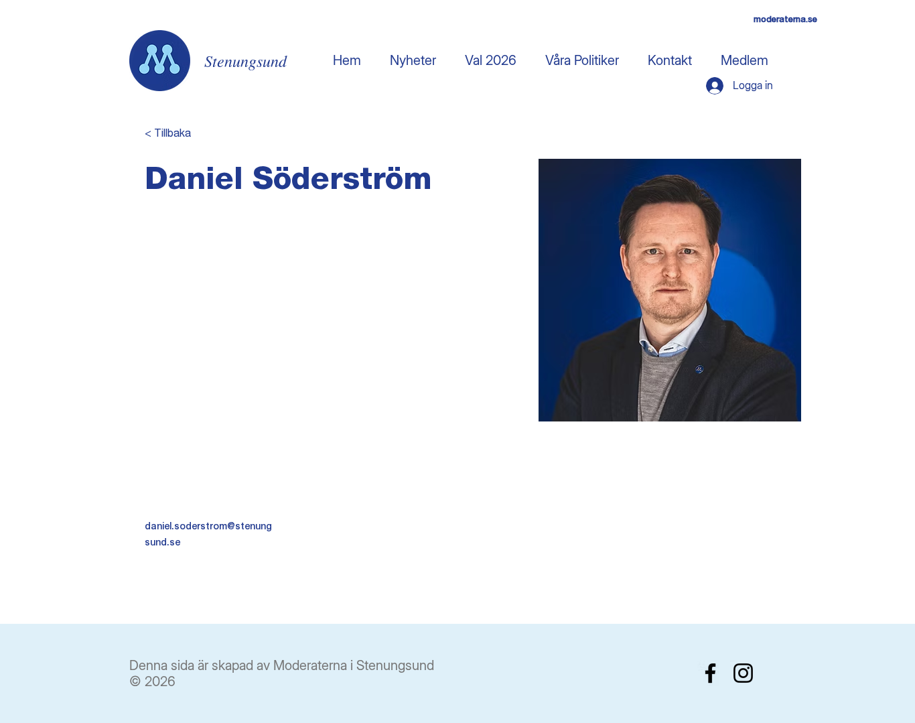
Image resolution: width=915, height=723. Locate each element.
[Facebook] (710, 673)
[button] (490, 60)
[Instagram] (743, 673)
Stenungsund (245, 60)
